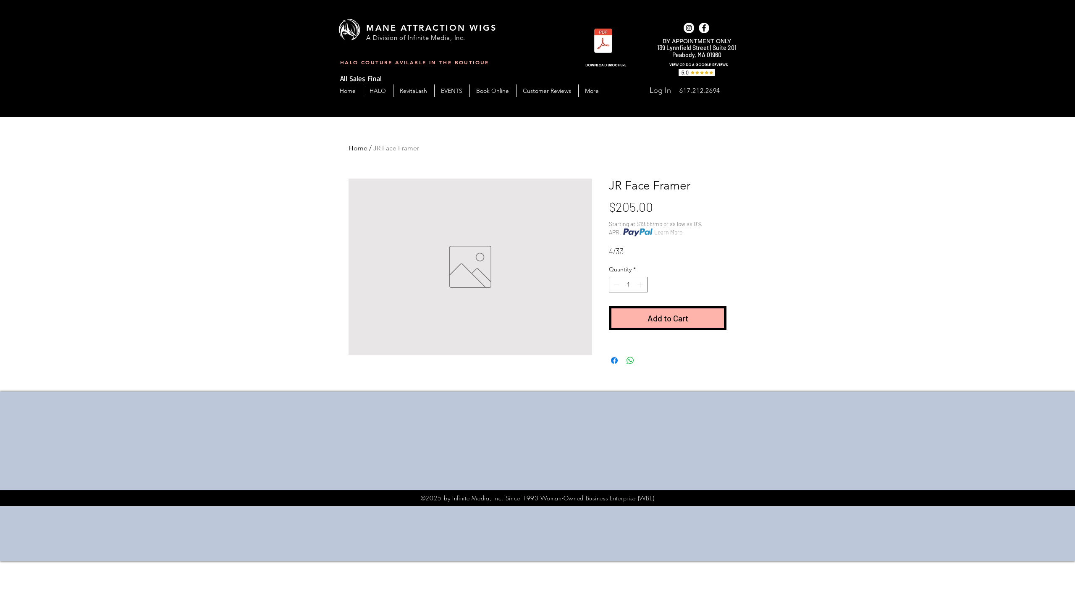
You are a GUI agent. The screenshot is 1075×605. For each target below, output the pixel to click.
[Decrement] (615, 284)
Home (358, 148)
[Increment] (641, 284)
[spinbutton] (628, 284)
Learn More (668, 232)
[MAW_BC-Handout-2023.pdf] (603, 42)
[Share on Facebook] (614, 360)
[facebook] (704, 28)
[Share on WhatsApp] (630, 360)
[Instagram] (689, 28)
